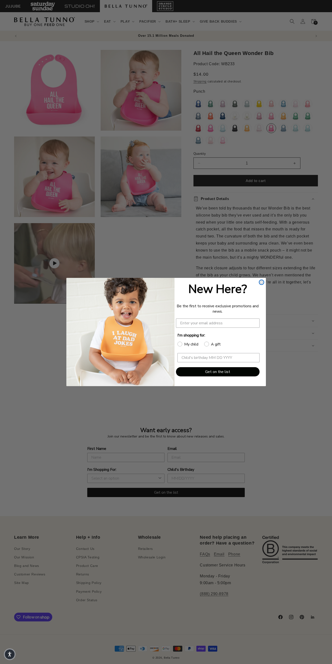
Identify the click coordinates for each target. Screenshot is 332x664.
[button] (10, 654)
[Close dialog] (261, 282)
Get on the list (217, 371)
